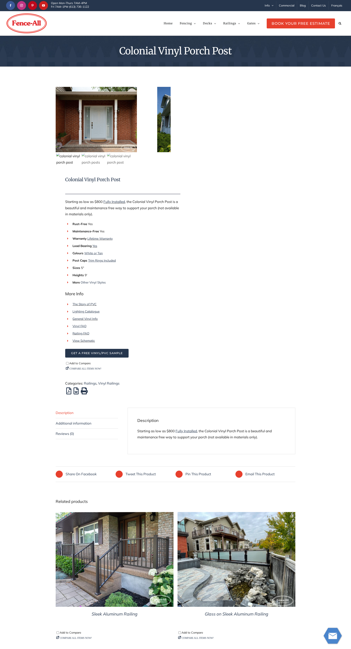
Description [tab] (65, 413)
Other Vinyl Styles (93, 282)
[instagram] (21, 5)
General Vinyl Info (85, 319)
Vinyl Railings (108, 383)
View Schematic (84, 341)
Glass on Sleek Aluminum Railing (236, 614)
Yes (94, 246)
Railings (90, 383)
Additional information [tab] (73, 423)
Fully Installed (114, 201)
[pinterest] (32, 5)
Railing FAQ (81, 333)
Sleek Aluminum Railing (115, 614)
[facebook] (10, 5)
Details (114, 560)
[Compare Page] (122, 370)
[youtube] (43, 5)
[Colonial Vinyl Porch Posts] (106, 119)
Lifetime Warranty (100, 238)
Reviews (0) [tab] (65, 433)
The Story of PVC (84, 304)
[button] (340, 23)
